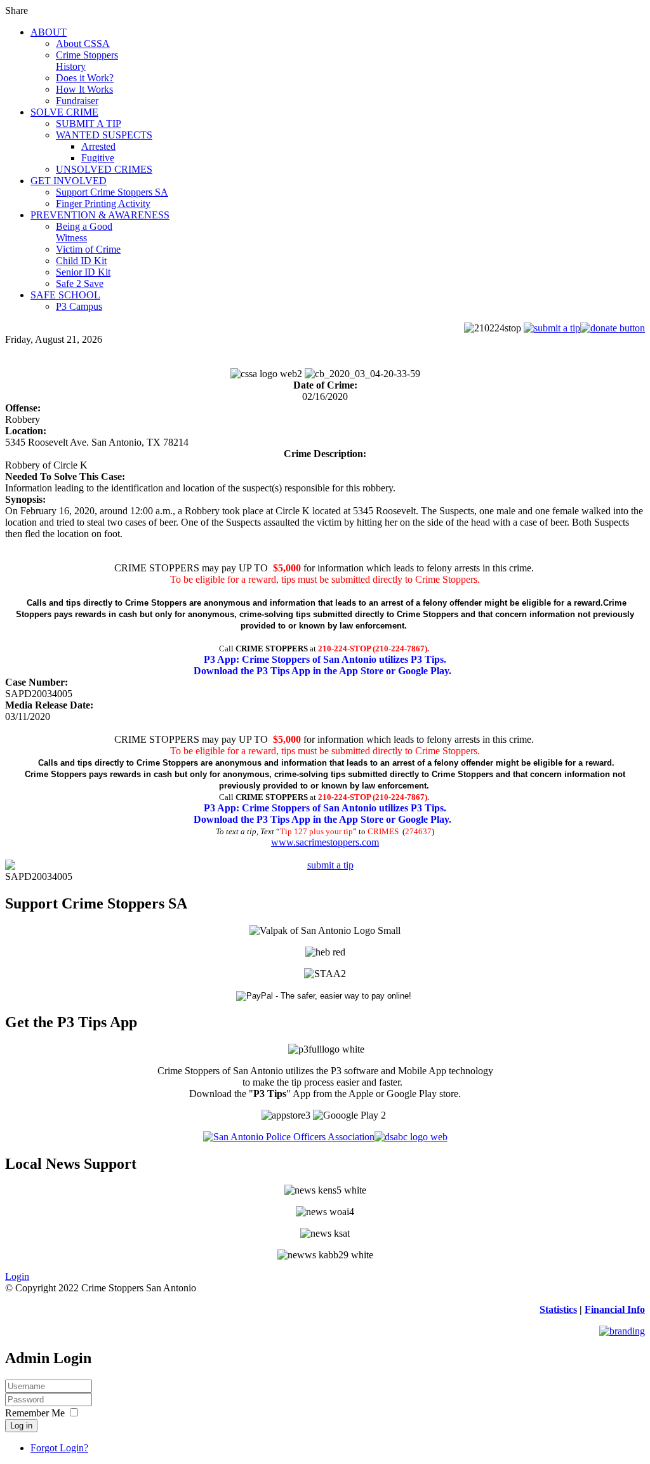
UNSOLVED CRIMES (104, 169)
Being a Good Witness (84, 232)
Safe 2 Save (79, 283)
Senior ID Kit (83, 272)
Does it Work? (85, 77)
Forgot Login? (59, 1447)
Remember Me (35, 1412)
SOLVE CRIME (64, 112)
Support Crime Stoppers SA (112, 192)
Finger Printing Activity (103, 203)
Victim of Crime (88, 249)
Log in (21, 1425)
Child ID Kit (81, 260)
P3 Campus (79, 306)
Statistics (558, 1309)
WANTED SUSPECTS (104, 135)
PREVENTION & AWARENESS (99, 215)
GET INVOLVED (68, 180)
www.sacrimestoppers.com (325, 842)
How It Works (84, 89)
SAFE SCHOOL (65, 294)
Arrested (98, 146)
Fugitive (97, 157)
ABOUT (48, 32)
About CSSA (83, 43)
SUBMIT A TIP (88, 123)
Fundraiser (77, 100)
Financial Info (615, 1309)
